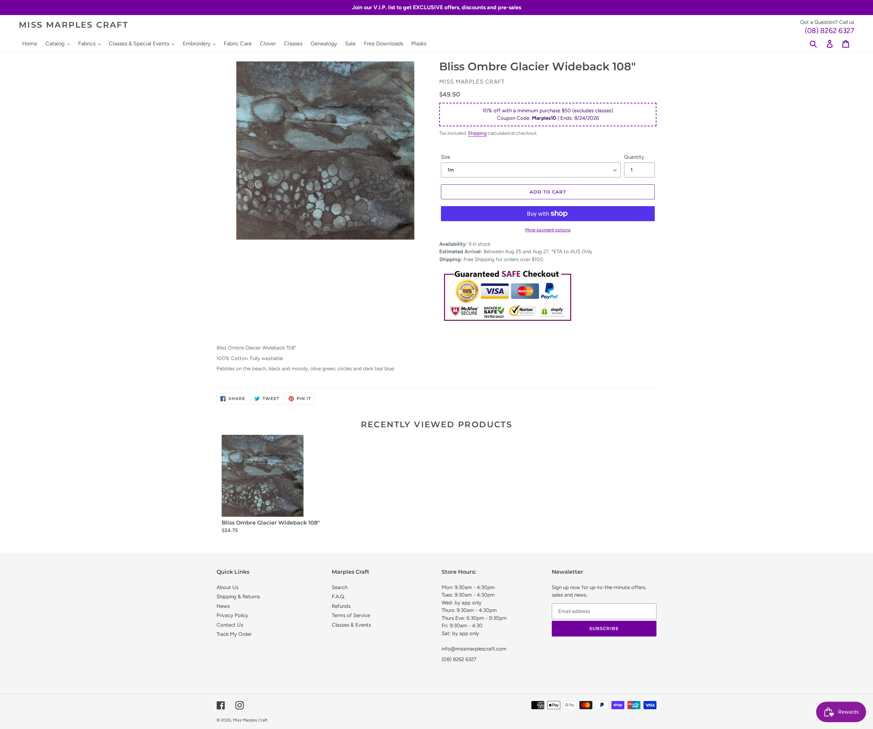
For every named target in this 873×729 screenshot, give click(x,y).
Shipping (477, 133)
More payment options (548, 229)
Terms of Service (351, 615)
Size (445, 157)
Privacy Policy (232, 615)
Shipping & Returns (238, 597)
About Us (227, 587)
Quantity (634, 157)
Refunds (341, 606)
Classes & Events (351, 625)
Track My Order (234, 634)
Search (339, 587)
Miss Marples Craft (73, 25)
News (223, 606)
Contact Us (230, 625)
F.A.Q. (338, 597)
